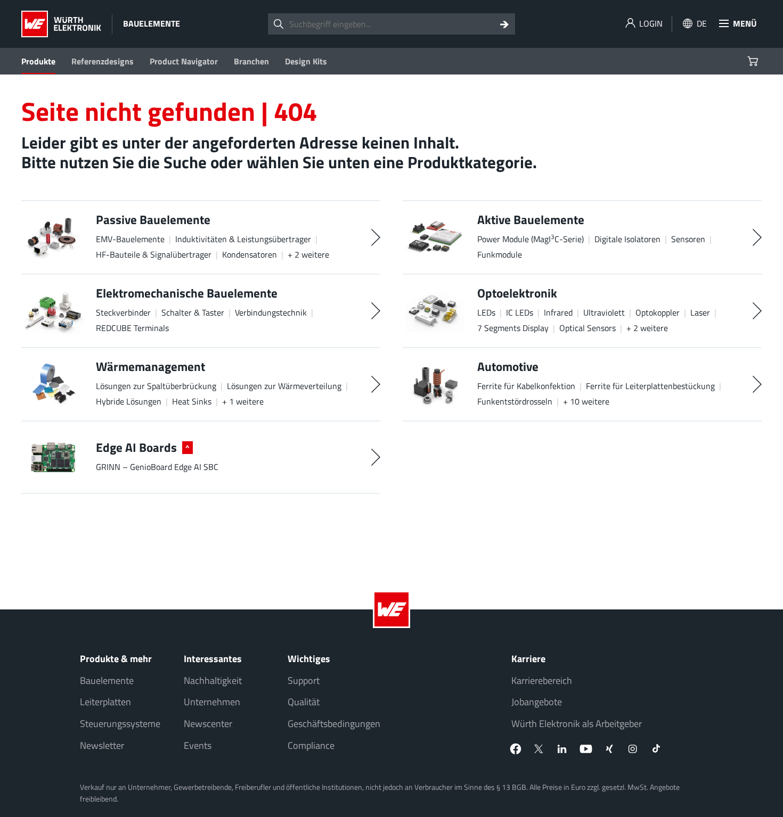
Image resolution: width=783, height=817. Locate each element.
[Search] (504, 24)
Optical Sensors (587, 327)
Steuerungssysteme (120, 723)
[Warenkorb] (754, 61)
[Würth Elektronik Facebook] (515, 749)
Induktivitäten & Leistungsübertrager (243, 239)
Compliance (311, 745)
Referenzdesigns (102, 61)
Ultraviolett (604, 312)
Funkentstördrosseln (514, 401)
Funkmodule (499, 254)
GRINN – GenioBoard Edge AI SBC (157, 466)
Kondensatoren (249, 254)
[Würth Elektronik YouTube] (586, 749)
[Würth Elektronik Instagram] (633, 749)
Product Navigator (184, 61)
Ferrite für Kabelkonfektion (526, 385)
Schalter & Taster (192, 312)
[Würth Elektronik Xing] (609, 749)
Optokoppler (657, 312)
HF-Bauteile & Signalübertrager (153, 254)
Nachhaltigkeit (213, 680)
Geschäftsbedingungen (334, 723)
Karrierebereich (541, 680)
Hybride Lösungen (128, 401)
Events (197, 745)
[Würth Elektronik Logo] (61, 24)
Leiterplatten (105, 702)
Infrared (558, 312)
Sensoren (688, 239)
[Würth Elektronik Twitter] (539, 749)
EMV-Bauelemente (130, 239)
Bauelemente (107, 680)
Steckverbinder (123, 312)
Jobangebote (536, 702)
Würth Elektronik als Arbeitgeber (576, 723)
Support (304, 680)
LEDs (486, 312)
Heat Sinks (191, 401)
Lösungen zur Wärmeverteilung (284, 385)
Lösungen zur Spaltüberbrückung (156, 385)
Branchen (251, 61)
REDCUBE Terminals (132, 327)
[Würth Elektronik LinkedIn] (562, 749)
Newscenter (208, 723)
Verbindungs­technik (271, 312)
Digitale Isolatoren (627, 239)
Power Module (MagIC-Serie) (530, 238)
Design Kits (306, 61)
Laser (700, 312)
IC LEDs (519, 312)
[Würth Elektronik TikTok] (656, 749)
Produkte (38, 61)
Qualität (304, 702)
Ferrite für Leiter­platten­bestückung (650, 385)
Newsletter (102, 745)
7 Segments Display (513, 327)
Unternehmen (212, 702)
